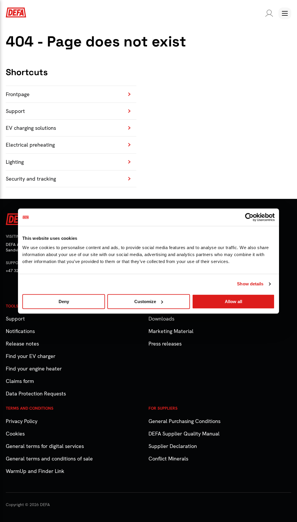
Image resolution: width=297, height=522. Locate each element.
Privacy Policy (21, 421)
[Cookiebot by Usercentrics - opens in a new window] (249, 217)
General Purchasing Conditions (184, 421)
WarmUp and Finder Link (35, 471)
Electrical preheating (30, 144)
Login (268, 13)
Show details (250, 283)
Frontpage (18, 94)
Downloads (161, 318)
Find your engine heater (34, 368)
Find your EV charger (30, 356)
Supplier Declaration (172, 446)
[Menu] (284, 13)
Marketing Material (170, 331)
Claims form (20, 381)
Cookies (15, 433)
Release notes (22, 343)
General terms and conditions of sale (49, 458)
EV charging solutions (31, 128)
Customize (145, 301)
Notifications (20, 331)
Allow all (233, 301)
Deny (64, 301)
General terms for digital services (45, 446)
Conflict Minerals (168, 458)
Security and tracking (31, 178)
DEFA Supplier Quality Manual (184, 433)
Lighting (15, 162)
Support (15, 111)
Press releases (165, 343)
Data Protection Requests (36, 393)
